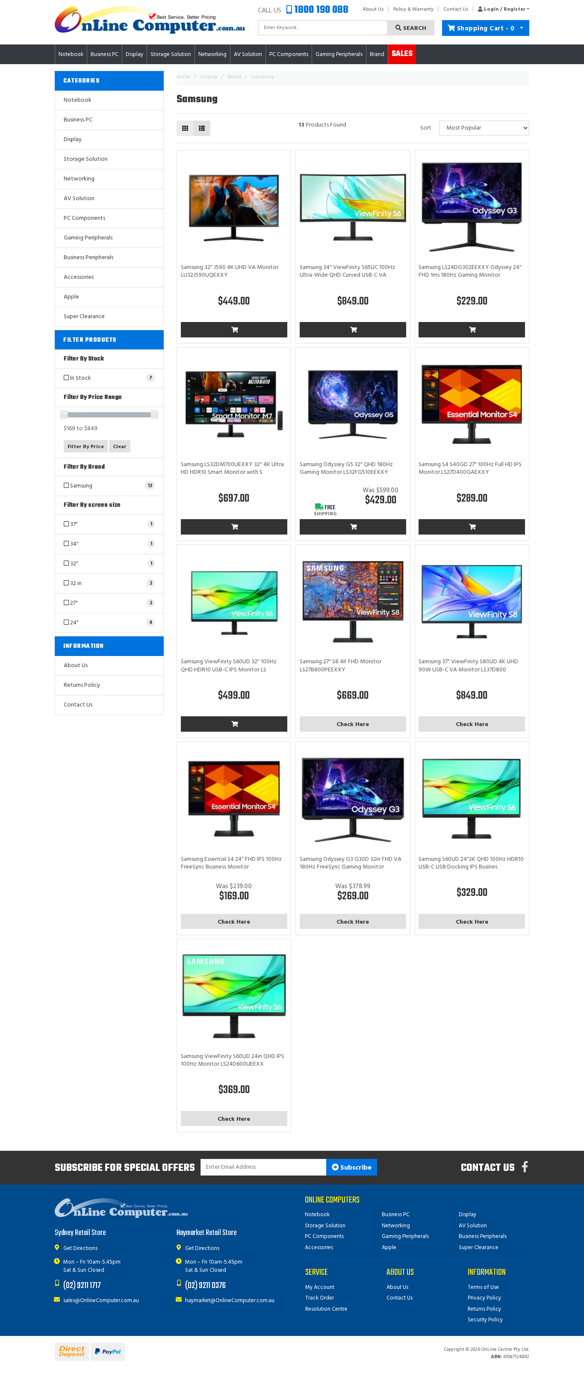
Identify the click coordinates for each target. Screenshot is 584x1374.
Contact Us (456, 9)
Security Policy (485, 1319)
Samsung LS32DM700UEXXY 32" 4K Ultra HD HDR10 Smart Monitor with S (232, 468)
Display (73, 140)
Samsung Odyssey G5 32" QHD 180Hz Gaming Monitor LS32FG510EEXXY (346, 468)
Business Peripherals (88, 258)
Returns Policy (82, 685)
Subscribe (355, 1167)
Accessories (79, 277)
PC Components (84, 218)
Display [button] (134, 54)
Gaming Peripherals (88, 238)
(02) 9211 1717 (82, 1286)
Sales (402, 54)
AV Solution (79, 199)
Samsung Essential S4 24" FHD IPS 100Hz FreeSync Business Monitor (231, 863)
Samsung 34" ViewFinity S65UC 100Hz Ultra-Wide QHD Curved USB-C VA (347, 271)
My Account (319, 1287)
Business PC (78, 120)
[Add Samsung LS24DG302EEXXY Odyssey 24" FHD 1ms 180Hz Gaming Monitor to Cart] (472, 329)
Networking (79, 179)
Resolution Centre (326, 1309)
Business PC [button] (104, 54)
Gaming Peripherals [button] (339, 54)
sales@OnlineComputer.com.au (101, 1300)
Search (413, 28)
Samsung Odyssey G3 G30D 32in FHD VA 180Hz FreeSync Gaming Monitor (350, 863)
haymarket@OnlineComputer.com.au (229, 1300)
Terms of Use (483, 1287)
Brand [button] (377, 54)
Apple (71, 297)
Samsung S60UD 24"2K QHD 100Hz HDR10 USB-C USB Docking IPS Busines (471, 863)
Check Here (352, 725)
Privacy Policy (484, 1298)
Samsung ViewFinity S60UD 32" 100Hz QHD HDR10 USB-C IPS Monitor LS (229, 665)
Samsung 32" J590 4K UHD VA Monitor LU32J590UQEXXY (229, 271)
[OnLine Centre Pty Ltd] (150, 20)
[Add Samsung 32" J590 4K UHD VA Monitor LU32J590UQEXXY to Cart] (234, 329)
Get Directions (80, 1248)
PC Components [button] (288, 54)
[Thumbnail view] (185, 128)
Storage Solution (86, 159)
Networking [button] (212, 54)
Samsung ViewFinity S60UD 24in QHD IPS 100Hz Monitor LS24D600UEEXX (232, 1060)
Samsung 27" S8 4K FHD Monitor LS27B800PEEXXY (340, 665)
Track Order (319, 1298)
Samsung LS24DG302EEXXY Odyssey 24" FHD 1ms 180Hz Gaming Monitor (470, 271)
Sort (425, 128)
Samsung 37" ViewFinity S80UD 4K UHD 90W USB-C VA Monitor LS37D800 (468, 665)
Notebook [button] (71, 54)
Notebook (77, 100)
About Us (373, 9)
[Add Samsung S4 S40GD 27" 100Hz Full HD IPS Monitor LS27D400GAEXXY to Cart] (472, 527)
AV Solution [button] (248, 54)
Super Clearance (84, 317)
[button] (501, 9)
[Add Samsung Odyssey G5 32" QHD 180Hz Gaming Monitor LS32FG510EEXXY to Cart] (353, 527)
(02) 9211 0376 (205, 1286)
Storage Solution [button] (170, 54)
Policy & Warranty (413, 9)
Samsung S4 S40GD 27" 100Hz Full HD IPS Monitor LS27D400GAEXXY (470, 468)
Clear (120, 447)
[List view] (201, 128)
